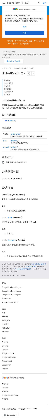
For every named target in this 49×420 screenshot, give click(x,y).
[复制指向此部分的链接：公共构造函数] (18, 115)
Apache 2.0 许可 (31, 266)
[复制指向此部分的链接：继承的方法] (16, 157)
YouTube (5, 332)
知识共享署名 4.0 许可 (38, 264)
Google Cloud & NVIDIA (10, 302)
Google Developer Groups (11, 291)
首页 (3, 68)
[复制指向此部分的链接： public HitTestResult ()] (24, 178)
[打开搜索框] (39, 2)
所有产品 (5, 399)
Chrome (5, 346)
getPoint (14, 147)
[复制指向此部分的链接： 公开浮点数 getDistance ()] (27, 194)
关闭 (24, 27)
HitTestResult (10, 120)
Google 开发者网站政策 (23, 269)
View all (5, 369)
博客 (3, 313)
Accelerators (7, 299)
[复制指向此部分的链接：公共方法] (13, 128)
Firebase (5, 350)
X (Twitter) (6, 328)
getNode (14, 141)
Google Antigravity (9, 357)
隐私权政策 (11, 409)
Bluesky (5, 317)
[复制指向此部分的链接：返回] (7, 206)
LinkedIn (5, 324)
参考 (32, 68)
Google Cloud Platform (10, 395)
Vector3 (6, 147)
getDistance (15, 134)
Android (5, 342)
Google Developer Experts (11, 295)
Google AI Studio (8, 353)
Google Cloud (7, 361)
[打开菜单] (3, 3)
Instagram (6, 320)
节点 (4, 141)
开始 (24, 33)
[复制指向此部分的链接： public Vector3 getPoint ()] (27, 240)
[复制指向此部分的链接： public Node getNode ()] (25, 217)
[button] (14, 162)
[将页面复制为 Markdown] (29, 73)
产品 (9, 68)
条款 (3, 409)
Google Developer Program (12, 287)
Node (10, 217)
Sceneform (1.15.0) (18, 2)
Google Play (6, 365)
